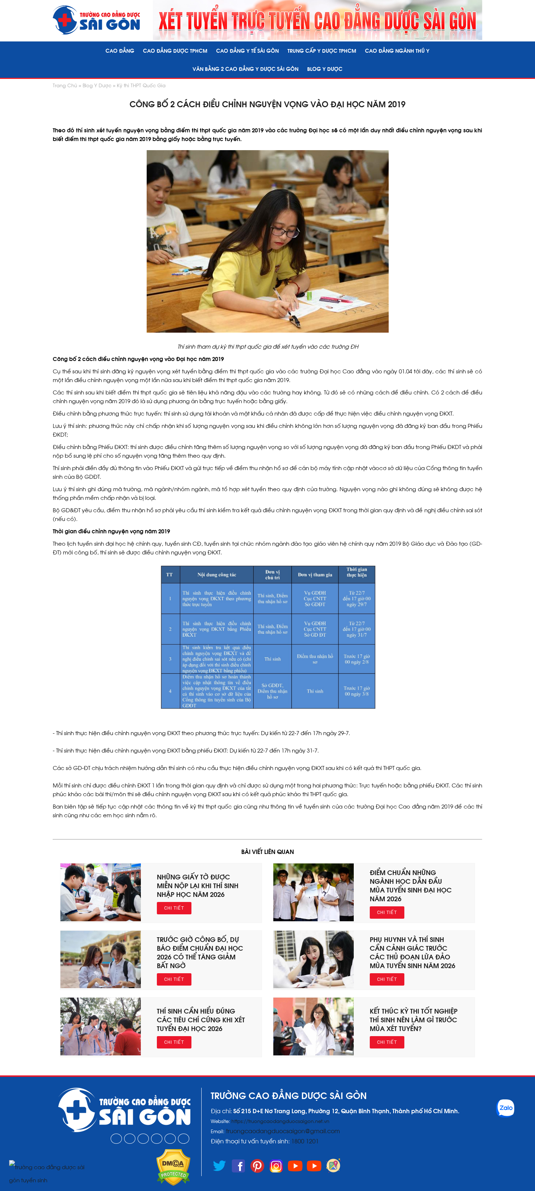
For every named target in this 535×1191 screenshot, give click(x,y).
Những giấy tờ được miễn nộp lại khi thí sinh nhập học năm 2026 (197, 885)
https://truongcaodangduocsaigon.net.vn (280, 1120)
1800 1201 (305, 1140)
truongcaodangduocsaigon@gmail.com (283, 1130)
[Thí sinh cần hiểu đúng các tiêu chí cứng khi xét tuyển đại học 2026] (100, 1053)
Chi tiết (174, 908)
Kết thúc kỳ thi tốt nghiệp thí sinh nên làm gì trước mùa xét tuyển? (413, 1019)
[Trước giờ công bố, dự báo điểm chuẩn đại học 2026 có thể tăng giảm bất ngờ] (100, 986)
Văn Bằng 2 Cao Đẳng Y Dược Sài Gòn (245, 68)
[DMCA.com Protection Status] (173, 1183)
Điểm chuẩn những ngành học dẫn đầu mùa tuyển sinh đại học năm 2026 (411, 885)
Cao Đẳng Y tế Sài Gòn (247, 50)
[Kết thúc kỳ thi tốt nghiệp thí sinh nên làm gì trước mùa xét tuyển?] (313, 1053)
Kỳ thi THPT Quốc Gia (141, 84)
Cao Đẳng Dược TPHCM (175, 50)
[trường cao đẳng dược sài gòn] (96, 20)
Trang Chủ (65, 84)
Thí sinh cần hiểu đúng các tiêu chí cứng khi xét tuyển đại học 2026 (201, 1019)
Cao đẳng (120, 50)
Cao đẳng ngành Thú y (397, 50)
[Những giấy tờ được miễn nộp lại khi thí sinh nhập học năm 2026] (100, 919)
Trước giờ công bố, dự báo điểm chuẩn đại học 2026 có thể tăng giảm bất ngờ (200, 952)
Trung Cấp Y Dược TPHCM (322, 50)
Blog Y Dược (324, 68)
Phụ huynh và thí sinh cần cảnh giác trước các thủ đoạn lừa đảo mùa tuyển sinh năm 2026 (412, 952)
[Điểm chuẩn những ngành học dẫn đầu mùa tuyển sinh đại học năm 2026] (313, 919)
